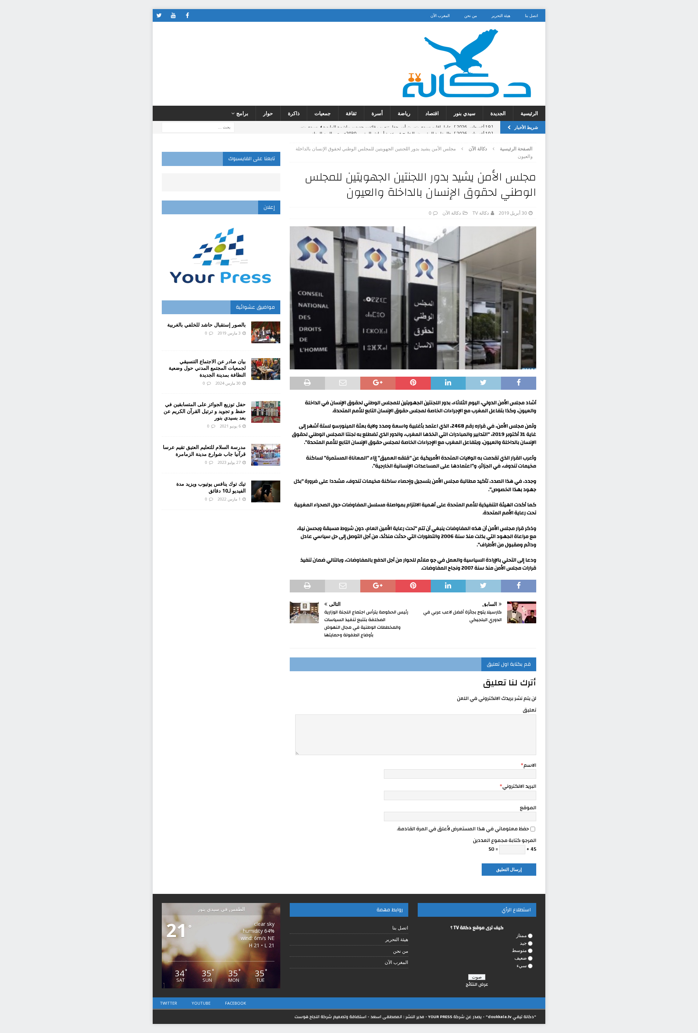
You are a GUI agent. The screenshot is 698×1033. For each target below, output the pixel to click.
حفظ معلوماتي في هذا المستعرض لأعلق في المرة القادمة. (463, 829)
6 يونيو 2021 (230, 426)
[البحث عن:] (198, 126)
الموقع (528, 808)
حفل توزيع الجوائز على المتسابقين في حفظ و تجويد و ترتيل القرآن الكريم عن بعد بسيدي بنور (205, 411)
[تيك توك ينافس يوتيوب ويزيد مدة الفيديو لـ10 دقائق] (265, 491)
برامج (242, 113)
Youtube (201, 1003)
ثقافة (351, 113)
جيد (523, 943)
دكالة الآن (451, 213)
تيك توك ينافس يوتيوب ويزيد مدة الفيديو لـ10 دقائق (211, 487)
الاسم (530, 765)
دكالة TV (481, 213)
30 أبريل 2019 (513, 213)
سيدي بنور (465, 113)
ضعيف (520, 958)
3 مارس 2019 (229, 333)
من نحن (470, 15)
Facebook (235, 1003)
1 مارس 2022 (229, 499)
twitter (168, 1003)
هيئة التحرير (501, 15)
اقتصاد (432, 113)
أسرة (377, 113)
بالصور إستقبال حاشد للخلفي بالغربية (206, 324)
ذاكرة (294, 113)
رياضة (404, 113)
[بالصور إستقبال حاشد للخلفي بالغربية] (265, 332)
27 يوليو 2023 (229, 462)
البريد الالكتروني (519, 786)
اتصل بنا (531, 15)
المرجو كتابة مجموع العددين (504, 840)
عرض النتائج (477, 984)
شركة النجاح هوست (313, 1017)
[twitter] (159, 15)
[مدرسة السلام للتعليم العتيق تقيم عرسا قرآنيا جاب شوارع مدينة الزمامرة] (265, 455)
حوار (268, 113)
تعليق (529, 710)
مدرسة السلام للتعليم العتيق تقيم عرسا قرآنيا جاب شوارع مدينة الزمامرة (204, 450)
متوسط (519, 950)
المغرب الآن (440, 15)
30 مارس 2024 (228, 383)
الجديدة (498, 113)
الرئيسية (529, 113)
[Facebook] (187, 15)
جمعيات (322, 113)
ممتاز (521, 935)
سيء (522, 965)
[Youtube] (173, 15)
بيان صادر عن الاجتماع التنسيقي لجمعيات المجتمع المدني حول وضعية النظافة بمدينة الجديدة (207, 368)
